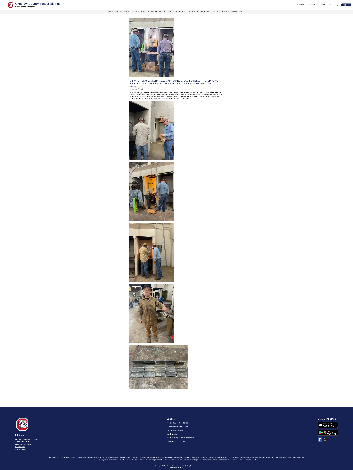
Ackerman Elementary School (177, 427)
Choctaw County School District (119, 12)
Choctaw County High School (177, 441)
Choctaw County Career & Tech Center (180, 438)
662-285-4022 (20, 447)
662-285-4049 (20, 449)
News (137, 12)
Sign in (346, 5)
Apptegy (180, 467)
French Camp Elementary (175, 430)
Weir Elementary (172, 434)
